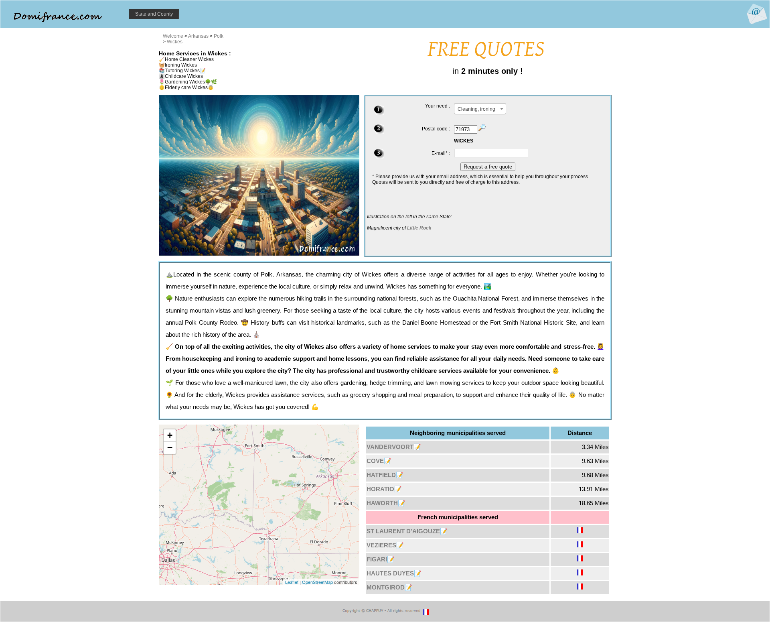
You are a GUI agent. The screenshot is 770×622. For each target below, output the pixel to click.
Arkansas (198, 36)
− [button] (169, 448)
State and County (154, 14)
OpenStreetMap (317, 582)
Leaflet (291, 582)
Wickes (174, 42)
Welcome (173, 36)
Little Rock (419, 228)
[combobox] (480, 108)
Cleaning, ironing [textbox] (476, 109)
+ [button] (169, 435)
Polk (218, 36)
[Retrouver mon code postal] (482, 129)
